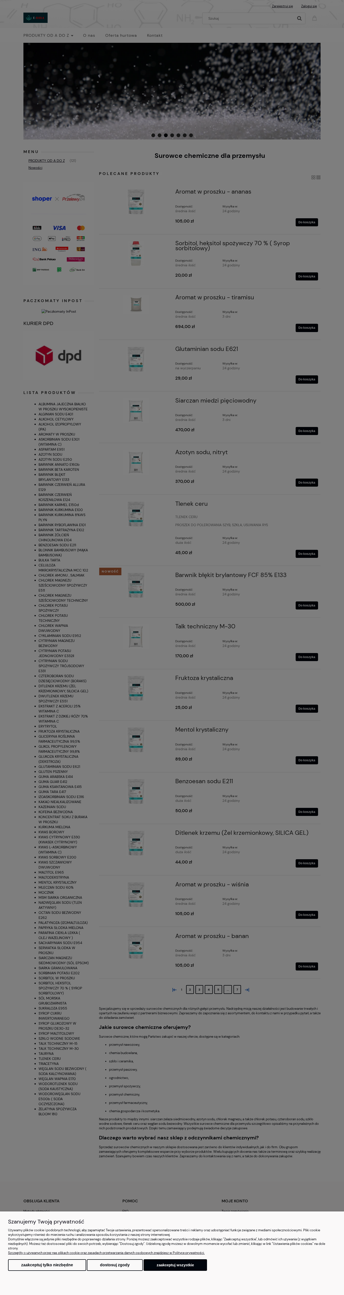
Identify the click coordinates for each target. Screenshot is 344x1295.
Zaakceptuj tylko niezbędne (47, 1265)
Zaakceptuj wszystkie (175, 1265)
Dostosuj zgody (115, 1265)
